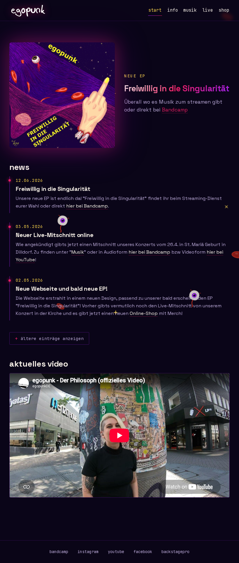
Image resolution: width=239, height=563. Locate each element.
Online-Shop (144, 313)
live (207, 10)
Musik (77, 252)
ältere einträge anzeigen (52, 338)
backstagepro (175, 551)
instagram (88, 551)
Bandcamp (175, 110)
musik (189, 10)
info (172, 10)
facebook (142, 551)
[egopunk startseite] (28, 10)
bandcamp (59, 551)
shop (224, 10)
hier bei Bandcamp (87, 206)
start (154, 10)
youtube (116, 551)
